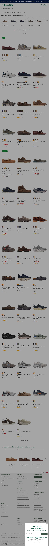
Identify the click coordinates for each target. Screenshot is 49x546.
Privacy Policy (36, 541)
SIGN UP (44, 533)
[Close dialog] (47, 524)
